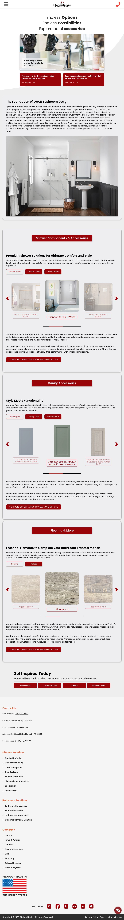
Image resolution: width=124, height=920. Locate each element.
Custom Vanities (50, 685)
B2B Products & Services (17, 781)
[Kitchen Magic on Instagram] (91, 906)
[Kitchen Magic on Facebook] (57, 906)
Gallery (74, 685)
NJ (23, 741)
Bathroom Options (14, 810)
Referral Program (13, 863)
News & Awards (12, 840)
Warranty (9, 858)
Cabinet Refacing (13, 758)
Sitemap (118, 917)
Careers (9, 844)
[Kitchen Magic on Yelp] (83, 906)
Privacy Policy (91, 917)
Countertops (11, 772)
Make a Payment (13, 867)
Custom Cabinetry (14, 762)
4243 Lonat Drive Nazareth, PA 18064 (26, 734)
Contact (9, 835)
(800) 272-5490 (21, 714)
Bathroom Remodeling (16, 806)
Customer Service (14, 849)
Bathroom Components (16, 815)
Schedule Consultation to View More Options (33, 359)
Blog (7, 853)
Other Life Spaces (13, 767)
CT (16, 741)
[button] (46, 326)
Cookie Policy (106, 917)
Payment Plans (98, 685)
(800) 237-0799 (24, 721)
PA (30, 741)
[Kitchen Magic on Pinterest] (49, 906)
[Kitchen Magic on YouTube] (74, 906)
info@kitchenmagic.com (18, 727)
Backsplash (10, 786)
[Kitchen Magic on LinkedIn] (66, 906)
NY (26, 741)
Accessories (25, 685)
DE (19, 741)
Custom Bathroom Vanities (18, 819)
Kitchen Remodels (14, 776)
